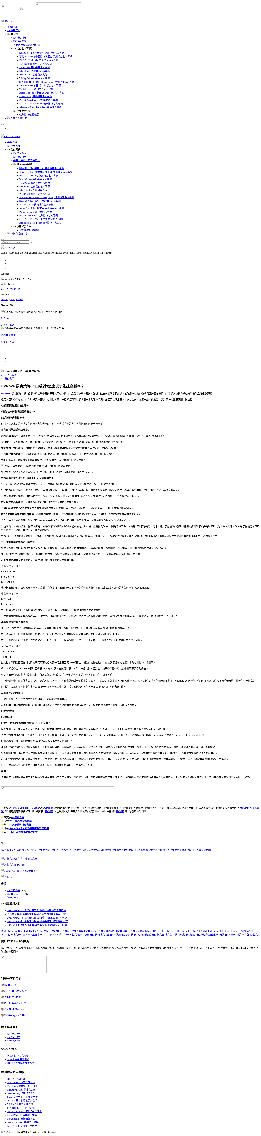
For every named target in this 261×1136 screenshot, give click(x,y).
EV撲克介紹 (10, 985)
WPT (243, 931)
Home (10, 358)
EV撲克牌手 (122, 931)
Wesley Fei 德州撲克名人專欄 (34, 78)
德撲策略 (150, 850)
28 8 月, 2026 (7, 324)
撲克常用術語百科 (14, 1009)
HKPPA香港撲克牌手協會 (21, 1063)
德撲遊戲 (160, 850)
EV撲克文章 (17, 817)
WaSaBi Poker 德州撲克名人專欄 (36, 89)
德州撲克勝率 (138, 850)
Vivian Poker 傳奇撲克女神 (21, 1082)
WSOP (250, 931)
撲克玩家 (180, 934)
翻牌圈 (207, 850)
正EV (228, 934)
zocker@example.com (12, 299)
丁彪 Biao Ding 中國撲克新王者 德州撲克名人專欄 (45, 56)
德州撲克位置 (123, 850)
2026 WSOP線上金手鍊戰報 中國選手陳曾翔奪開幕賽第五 (37, 921)
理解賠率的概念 (12, 997)
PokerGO (235, 931)
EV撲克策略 (74, 850)
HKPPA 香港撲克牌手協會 (23, 832)
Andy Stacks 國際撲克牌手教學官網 (29, 828)
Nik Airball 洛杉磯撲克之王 (21, 1089)
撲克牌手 (169, 934)
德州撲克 (111, 850)
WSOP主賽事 (33, 934)
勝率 (83, 850)
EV (30, 931)
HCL (155, 931)
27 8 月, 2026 (7, 342)
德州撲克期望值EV (105, 934)
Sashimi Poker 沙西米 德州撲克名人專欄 (40, 85)
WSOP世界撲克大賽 (20, 824)
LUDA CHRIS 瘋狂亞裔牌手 (22, 1126)
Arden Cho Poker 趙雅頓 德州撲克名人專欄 (41, 92)
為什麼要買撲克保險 (15, 1003)
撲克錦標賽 (202, 934)
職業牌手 (241, 934)
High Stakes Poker (167, 931)
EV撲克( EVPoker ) (18, 808)
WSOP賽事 (58, 934)
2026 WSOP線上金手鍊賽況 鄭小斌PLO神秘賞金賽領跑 (36, 910)
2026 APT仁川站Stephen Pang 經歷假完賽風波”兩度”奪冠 (37, 917)
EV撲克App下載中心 (15, 1015)
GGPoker (47, 808)
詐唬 (249, 934)
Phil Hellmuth (214, 931)
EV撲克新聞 (19, 37)
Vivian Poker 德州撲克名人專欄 (35, 64)
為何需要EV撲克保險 (15, 991)
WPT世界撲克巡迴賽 (20, 821)
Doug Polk (23, 931)
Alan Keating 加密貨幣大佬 (33, 74)
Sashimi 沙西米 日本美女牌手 (22, 1097)
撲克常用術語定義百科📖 (26, 45)
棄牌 (181, 850)
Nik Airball (202, 931)
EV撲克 (36, 808)
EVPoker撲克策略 (38, 850)
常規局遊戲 (101, 850)
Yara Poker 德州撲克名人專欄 (34, 67)
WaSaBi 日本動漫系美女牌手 (22, 1100)
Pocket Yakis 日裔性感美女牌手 (23, 1115)
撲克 (167, 850)
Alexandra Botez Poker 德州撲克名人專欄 (40, 107)
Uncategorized (14, 897)
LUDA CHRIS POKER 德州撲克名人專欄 (41, 103)
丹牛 (81, 934)
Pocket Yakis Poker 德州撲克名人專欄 (38, 100)
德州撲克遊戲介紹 (29, 114)
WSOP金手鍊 (72, 934)
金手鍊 (256, 934)
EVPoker (6, 393)
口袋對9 (90, 850)
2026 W (5, 318)
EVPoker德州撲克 (19, 850)
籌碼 (201, 850)
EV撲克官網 (13, 30)
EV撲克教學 (19, 41)
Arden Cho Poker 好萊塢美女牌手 (24, 1111)
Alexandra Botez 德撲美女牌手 (23, 1122)
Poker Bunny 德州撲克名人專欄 (35, 96)
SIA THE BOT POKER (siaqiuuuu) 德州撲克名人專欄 (46, 82)
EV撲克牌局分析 (107, 931)
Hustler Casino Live (186, 931)
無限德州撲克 (191, 850)
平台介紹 (12, 27)
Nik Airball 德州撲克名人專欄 (34, 71)
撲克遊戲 (174, 850)
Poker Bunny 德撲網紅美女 (21, 1118)
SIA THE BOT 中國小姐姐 (21, 1108)
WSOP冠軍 (46, 934)
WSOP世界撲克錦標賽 (13, 934)
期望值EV (213, 934)
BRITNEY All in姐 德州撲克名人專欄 (38, 60)
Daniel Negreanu (9, 931)
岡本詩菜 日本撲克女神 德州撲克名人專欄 (41, 53)
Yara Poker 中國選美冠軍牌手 (22, 1086)
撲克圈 (160, 934)
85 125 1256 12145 (10, 289)
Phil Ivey (226, 931)
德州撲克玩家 (123, 934)
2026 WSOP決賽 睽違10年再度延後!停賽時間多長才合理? (37, 925)
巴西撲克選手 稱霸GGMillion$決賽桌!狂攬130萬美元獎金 (37, 914)
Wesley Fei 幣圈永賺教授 (20, 1104)
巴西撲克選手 (8, 335)
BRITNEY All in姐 (16, 1079)
